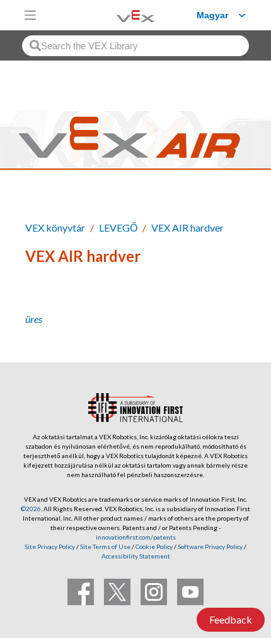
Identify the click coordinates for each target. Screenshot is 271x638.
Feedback (230, 619)
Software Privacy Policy (210, 546)
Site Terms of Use (104, 546)
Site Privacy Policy (50, 546)
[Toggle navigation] (30, 15)
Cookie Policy (154, 546)
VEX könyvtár (55, 227)
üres (33, 319)
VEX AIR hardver (187, 227)
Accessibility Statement (135, 556)
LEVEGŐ (118, 227)
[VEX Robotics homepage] (119, 14)
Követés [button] (51, 298)
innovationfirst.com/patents (136, 537)
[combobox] (135, 45)
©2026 (31, 508)
